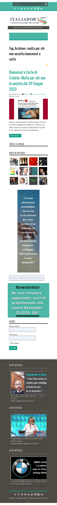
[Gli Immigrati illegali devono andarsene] (14, 161)
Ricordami (15, 343)
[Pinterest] (25, 8)
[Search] (46, 4)
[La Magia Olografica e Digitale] (33, 181)
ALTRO (26, 94)
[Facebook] (18, 8)
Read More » (15, 136)
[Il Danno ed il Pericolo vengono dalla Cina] (33, 161)
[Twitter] (21, 8)
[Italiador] (28, 22)
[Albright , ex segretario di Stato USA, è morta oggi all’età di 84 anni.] (24, 171)
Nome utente (14, 326)
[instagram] (38, 8)
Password (13, 335)
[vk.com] (41, 8)
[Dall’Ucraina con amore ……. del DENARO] (24, 181)
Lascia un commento (39, 94)
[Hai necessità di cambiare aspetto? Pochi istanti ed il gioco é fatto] (33, 171)
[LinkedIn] (28, 8)
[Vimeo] (34, 8)
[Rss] (15, 8)
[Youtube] (31, 8)
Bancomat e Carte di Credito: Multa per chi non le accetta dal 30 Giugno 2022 (27, 80)
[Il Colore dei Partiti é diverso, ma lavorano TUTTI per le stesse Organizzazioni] (43, 161)
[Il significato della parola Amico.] (24, 161)
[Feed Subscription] (47, 65)
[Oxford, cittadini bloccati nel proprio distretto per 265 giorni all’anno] (43, 181)
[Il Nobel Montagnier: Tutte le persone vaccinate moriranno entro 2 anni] (43, 171)
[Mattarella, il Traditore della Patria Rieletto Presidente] (14, 181)
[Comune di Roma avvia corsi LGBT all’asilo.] (14, 171)
